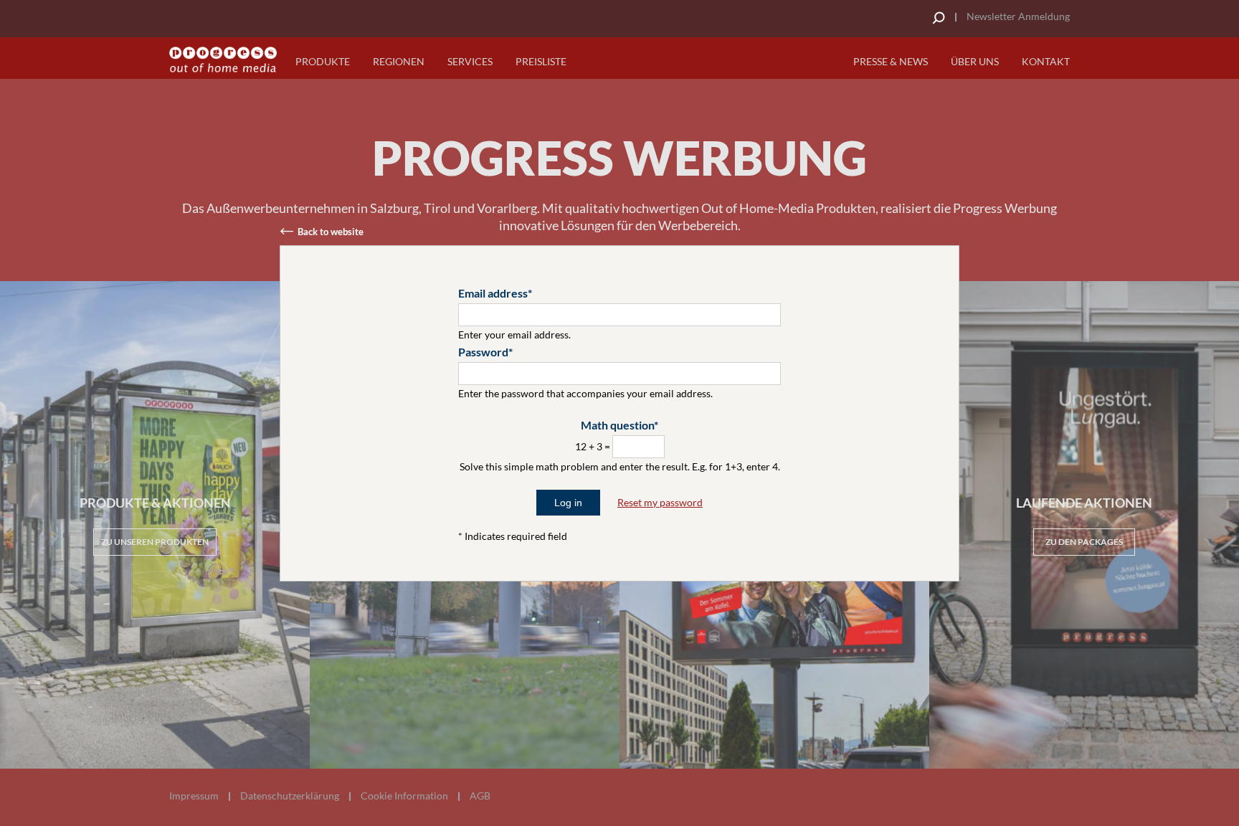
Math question (617, 425)
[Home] (223, 59)
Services (470, 61)
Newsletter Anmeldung (1018, 16)
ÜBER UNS (975, 61)
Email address (493, 293)
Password (483, 352)
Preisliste (541, 61)
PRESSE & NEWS (890, 61)
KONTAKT (1046, 61)
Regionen (398, 61)
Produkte (322, 61)
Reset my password (660, 502)
